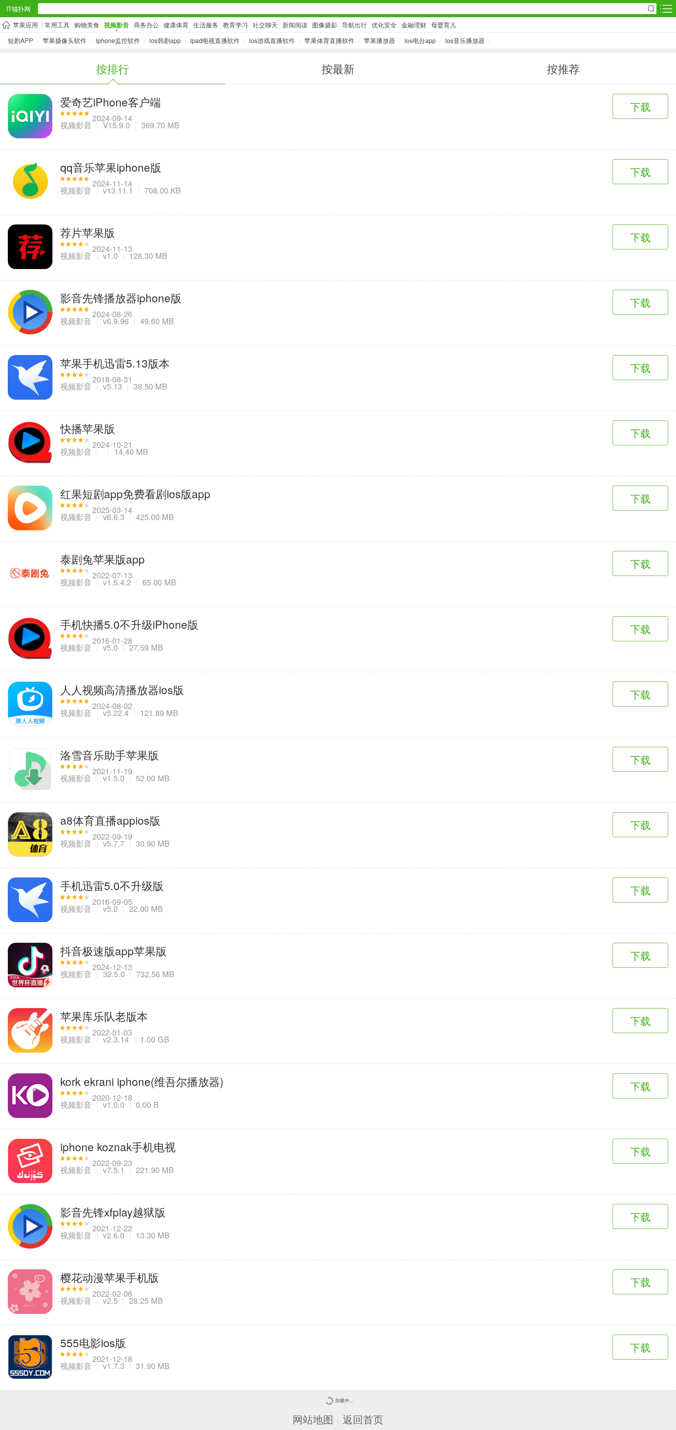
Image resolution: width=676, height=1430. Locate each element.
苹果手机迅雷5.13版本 (115, 363)
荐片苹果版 (87, 232)
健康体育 (176, 24)
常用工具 (57, 24)
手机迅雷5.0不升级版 (112, 885)
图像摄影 (324, 24)
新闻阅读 (294, 24)
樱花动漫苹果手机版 (109, 1277)
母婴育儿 (443, 24)
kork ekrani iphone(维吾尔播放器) (141, 1081)
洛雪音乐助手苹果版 (109, 755)
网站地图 (313, 1419)
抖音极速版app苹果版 (113, 950)
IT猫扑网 (18, 8)
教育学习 (235, 24)
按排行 (112, 68)
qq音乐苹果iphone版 (110, 167)
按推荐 (563, 68)
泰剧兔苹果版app (102, 559)
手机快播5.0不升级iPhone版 (129, 624)
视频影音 (116, 24)
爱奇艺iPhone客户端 (110, 101)
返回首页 (363, 1419)
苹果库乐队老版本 (104, 1016)
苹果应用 (25, 24)
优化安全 (384, 24)
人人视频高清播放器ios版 (122, 689)
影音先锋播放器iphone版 (121, 297)
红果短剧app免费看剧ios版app (135, 493)
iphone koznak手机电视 (118, 1146)
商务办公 (146, 24)
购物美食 (86, 24)
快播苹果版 (87, 428)
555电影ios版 (93, 1342)
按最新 (338, 68)
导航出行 (354, 24)
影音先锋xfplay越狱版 (112, 1212)
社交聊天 (265, 24)
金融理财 (413, 24)
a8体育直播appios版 (110, 820)
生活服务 (205, 24)
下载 (640, 106)
